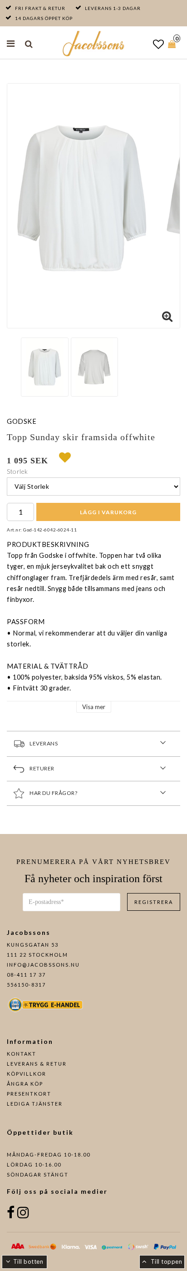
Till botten (28, 1261)
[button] (158, 44)
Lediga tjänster (35, 1104)
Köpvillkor (26, 1074)
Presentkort (29, 1094)
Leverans (44, 743)
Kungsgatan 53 (33, 945)
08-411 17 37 (26, 975)
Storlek (17, 471)
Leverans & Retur (37, 1064)
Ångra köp (25, 1084)
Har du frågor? (53, 792)
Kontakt (21, 1054)
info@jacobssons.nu (43, 965)
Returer (42, 768)
